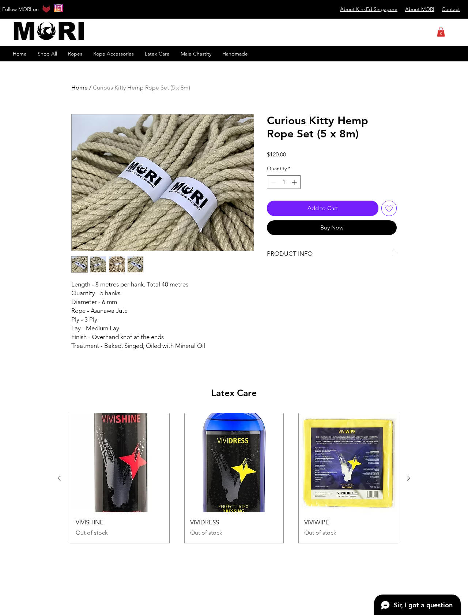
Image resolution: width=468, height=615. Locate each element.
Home (79, 87)
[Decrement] (272, 182)
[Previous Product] (59, 478)
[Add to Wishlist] (389, 208)
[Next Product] (408, 478)
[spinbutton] (283, 182)
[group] (234, 478)
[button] (441, 32)
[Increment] (294, 182)
